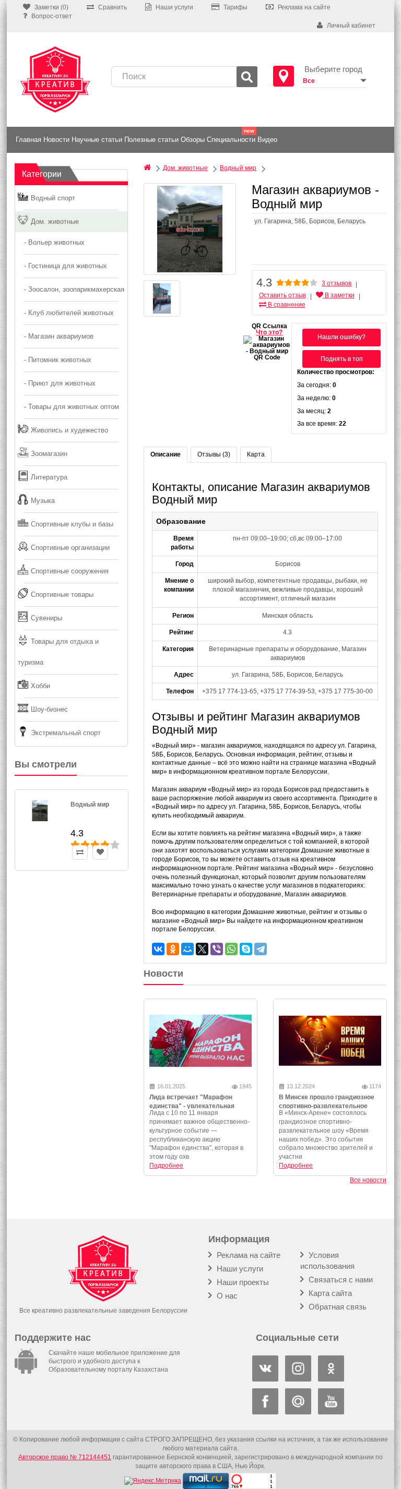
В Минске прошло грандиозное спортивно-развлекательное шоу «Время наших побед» (326, 1106)
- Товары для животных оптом (68, 407)
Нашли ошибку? (341, 337)
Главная (28, 139)
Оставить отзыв (282, 295)
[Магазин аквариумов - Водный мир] (189, 229)
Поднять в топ (342, 359)
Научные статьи (97, 139)
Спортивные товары (62, 594)
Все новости (368, 1180)
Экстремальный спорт (66, 733)
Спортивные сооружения (70, 571)
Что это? (269, 332)
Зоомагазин (49, 454)
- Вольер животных (51, 242)
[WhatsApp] (231, 949)
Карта (256, 454)
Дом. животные (55, 221)
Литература (49, 477)
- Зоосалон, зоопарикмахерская (71, 289)
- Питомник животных (54, 360)
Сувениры (46, 618)
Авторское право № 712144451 (64, 1457)
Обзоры (193, 139)
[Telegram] (260, 949)
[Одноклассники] (173, 949)
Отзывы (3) (213, 454)
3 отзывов (336, 283)
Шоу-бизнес (49, 709)
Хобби (40, 686)
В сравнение (285, 304)
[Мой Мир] (187, 949)
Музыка (43, 501)
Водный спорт (53, 198)
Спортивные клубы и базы (72, 524)
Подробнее (166, 1165)
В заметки (339, 295)
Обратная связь (336, 1306)
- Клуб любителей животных (66, 313)
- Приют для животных (57, 383)
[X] (202, 949)
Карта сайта (329, 1293)
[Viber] (216, 949)
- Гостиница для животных (62, 266)
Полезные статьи (151, 139)
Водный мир (89, 804)
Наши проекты (242, 1282)
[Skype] (246, 949)
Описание (165, 454)
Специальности (231, 139)
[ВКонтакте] (158, 949)
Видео (267, 139)
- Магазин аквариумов (55, 336)
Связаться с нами (339, 1279)
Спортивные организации (70, 547)
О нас (226, 1295)
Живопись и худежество (69, 430)
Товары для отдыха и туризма (58, 652)
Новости (56, 139)
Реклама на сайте (247, 1255)
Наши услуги (239, 1268)
